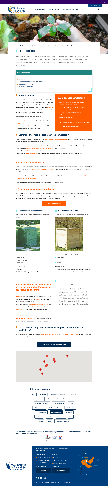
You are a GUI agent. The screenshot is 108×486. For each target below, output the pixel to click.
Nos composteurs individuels (26, 84)
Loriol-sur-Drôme (56, 412)
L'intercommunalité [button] (40, 9)
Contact (43, 470)
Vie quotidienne (26, 45)
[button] (44, 361)
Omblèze (49, 416)
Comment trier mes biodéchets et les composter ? (32, 81)
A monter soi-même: (21, 266)
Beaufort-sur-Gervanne (58, 394)
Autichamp (43, 394)
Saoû (70, 416)
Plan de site (39, 482)
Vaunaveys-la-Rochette (62, 421)
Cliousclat (40, 399)
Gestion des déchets (37, 45)
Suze (49, 421)
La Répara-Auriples (39, 408)
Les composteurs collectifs (26, 86)
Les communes (60, 470)
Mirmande (69, 412)
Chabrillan (73, 394)
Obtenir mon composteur (54, 203)
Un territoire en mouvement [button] (70, 9)
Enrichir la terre (23, 79)
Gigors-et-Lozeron (59, 403)
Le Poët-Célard (70, 408)
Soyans (41, 421)
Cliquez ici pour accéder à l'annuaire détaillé (54, 344)
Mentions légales (49, 482)
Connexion (67, 482)
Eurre (49, 399)
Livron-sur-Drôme (41, 412)
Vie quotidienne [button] (54, 9)
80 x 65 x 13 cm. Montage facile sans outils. (27, 272)
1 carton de (19, 269)
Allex (33, 394)
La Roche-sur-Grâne (55, 408)
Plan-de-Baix (60, 416)
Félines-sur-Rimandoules (63, 399)
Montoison (39, 416)
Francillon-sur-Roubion (41, 403)
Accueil (17, 45)
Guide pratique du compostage (70, 126)
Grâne (71, 403)
